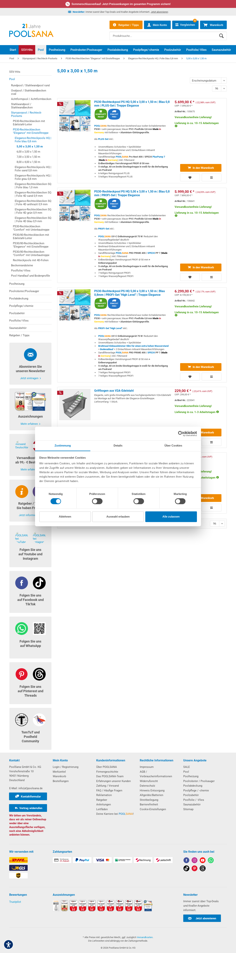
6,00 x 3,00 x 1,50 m (28, 151)
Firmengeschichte (107, 771)
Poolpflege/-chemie (21, 306)
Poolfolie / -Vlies (193, 800)
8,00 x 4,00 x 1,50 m (28, 162)
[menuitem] (168, 33)
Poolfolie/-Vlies (20, 270)
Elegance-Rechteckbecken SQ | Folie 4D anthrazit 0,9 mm (33, 202)
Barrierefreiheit (149, 804)
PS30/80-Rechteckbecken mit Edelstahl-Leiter (31, 236)
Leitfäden (102, 809)
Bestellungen (61, 781)
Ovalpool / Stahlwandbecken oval (28, 92)
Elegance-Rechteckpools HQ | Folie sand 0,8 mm (33, 168)
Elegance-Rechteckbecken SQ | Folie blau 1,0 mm (33, 185)
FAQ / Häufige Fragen (109, 790)
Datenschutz (147, 785)
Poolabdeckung (18, 298)
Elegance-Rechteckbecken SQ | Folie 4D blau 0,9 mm (33, 219)
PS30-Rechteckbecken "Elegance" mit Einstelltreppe (30, 131)
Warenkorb (59, 776)
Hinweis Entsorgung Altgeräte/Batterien (152, 793)
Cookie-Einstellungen (153, 809)
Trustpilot (15, 901)
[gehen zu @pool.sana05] (202, 869)
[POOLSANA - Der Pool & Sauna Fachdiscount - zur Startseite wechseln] (31, 30)
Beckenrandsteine (22, 265)
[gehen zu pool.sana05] (194, 861)
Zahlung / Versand (107, 785)
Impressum (147, 767)
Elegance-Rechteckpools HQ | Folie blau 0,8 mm (33, 139)
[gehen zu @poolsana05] (186, 869)
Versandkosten (145, 937)
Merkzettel (59, 771)
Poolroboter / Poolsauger (199, 781)
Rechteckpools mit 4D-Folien (30, 260)
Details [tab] (118, 445)
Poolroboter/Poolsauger (24, 291)
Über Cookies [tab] (173, 445)
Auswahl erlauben (118, 516)
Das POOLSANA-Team (110, 776)
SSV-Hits (14, 71)
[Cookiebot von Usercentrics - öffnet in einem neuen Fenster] (181, 433)
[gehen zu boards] (194, 869)
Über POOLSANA (106, 767)
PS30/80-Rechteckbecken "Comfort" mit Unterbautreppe (31, 253)
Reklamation (104, 795)
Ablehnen (65, 516)
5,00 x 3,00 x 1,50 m (30, 146)
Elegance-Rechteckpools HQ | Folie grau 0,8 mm (33, 177)
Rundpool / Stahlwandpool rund (30, 85)
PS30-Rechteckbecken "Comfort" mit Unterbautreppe (31, 228)
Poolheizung (16, 283)
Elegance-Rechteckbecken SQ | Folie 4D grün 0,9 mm (33, 211)
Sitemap (188, 809)
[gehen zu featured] (202, 861)
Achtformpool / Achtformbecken (31, 99)
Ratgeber (101, 800)
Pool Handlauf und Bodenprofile (30, 275)
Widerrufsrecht (149, 781)
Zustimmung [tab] (63, 445)
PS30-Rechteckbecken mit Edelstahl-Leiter (29, 122)
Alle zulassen (171, 516)
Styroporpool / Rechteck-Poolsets (26, 114)
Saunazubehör (18, 328)
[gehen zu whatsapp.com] (211, 861)
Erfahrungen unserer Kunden (113, 781)
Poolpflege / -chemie (196, 790)
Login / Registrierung (65, 767)
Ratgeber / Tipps (19, 335)
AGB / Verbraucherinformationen (156, 774)
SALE (186, 767)
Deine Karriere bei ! (115, 814)
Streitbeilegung (149, 800)
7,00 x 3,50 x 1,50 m (28, 156)
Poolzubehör (17, 313)
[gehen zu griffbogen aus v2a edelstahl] (142, 417)
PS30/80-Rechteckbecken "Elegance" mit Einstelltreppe (30, 245)
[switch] (97, 501)
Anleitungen (103, 804)
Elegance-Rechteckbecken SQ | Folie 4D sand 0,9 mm (33, 194)
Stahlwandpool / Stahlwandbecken (22, 106)
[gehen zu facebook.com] (186, 861)
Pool (12, 79)
